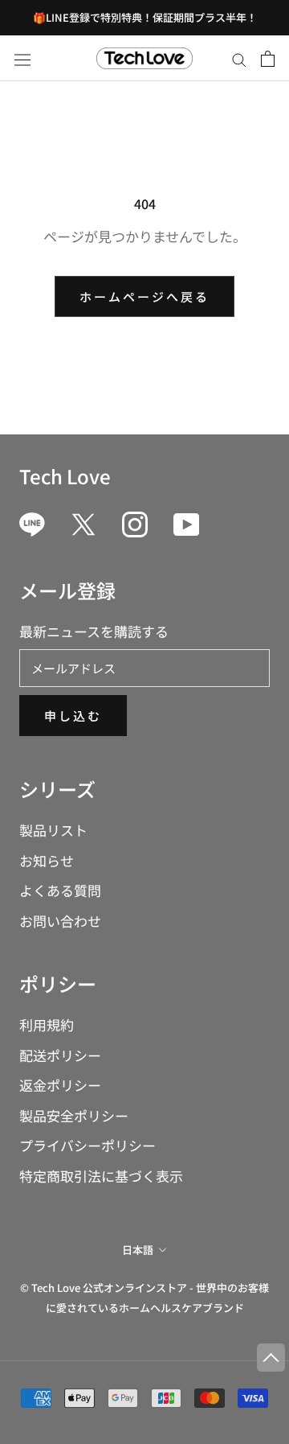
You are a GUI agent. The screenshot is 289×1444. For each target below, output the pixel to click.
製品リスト (53, 830)
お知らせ (46, 860)
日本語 (137, 1249)
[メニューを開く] (22, 58)
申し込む (73, 715)
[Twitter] (83, 524)
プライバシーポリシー (87, 1145)
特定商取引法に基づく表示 (101, 1176)
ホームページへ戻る (144, 296)
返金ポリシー (60, 1085)
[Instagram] (135, 524)
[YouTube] (186, 524)
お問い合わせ (60, 921)
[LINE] (32, 524)
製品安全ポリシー (73, 1115)
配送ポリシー (60, 1055)
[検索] (239, 58)
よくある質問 (60, 890)
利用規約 (46, 1024)
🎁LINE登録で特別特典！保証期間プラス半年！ (145, 17)
